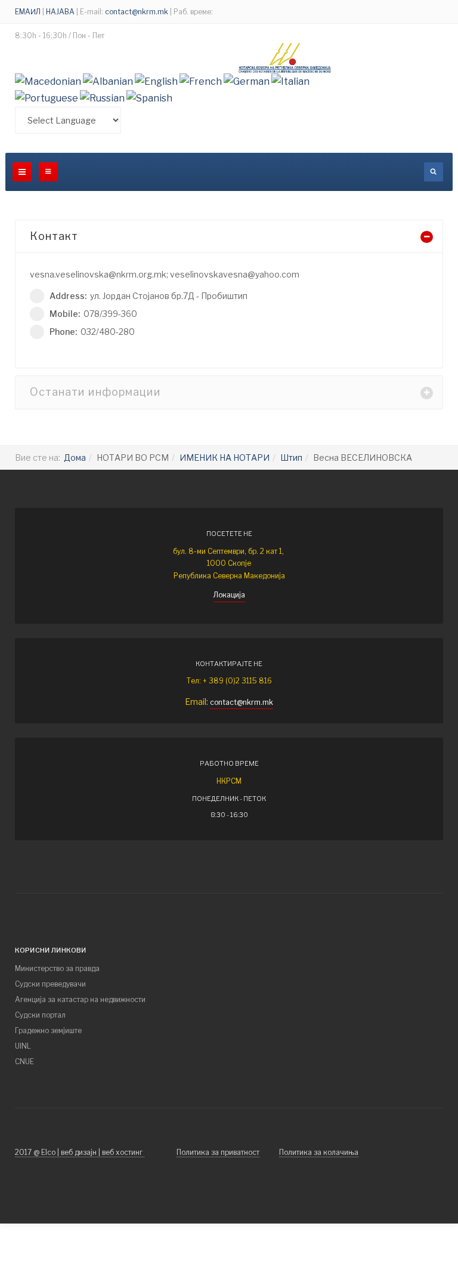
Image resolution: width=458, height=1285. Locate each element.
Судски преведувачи (50, 983)
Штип (291, 457)
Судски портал (40, 1014)
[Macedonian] (48, 81)
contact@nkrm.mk (136, 11)
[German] (247, 81)
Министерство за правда (57, 968)
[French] (201, 81)
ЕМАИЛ (28, 11)
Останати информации (95, 392)
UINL (23, 1045)
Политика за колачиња (318, 1152)
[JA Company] (285, 58)
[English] (156, 81)
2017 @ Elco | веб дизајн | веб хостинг (79, 1152)
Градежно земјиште (48, 1030)
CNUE (24, 1061)
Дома (75, 457)
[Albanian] (108, 81)
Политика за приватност (218, 1152)
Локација (229, 594)
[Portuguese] (46, 97)
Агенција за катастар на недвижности (80, 999)
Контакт (54, 236)
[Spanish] (149, 97)
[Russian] (102, 97)
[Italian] (290, 81)
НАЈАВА (60, 11)
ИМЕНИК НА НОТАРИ (225, 457)
